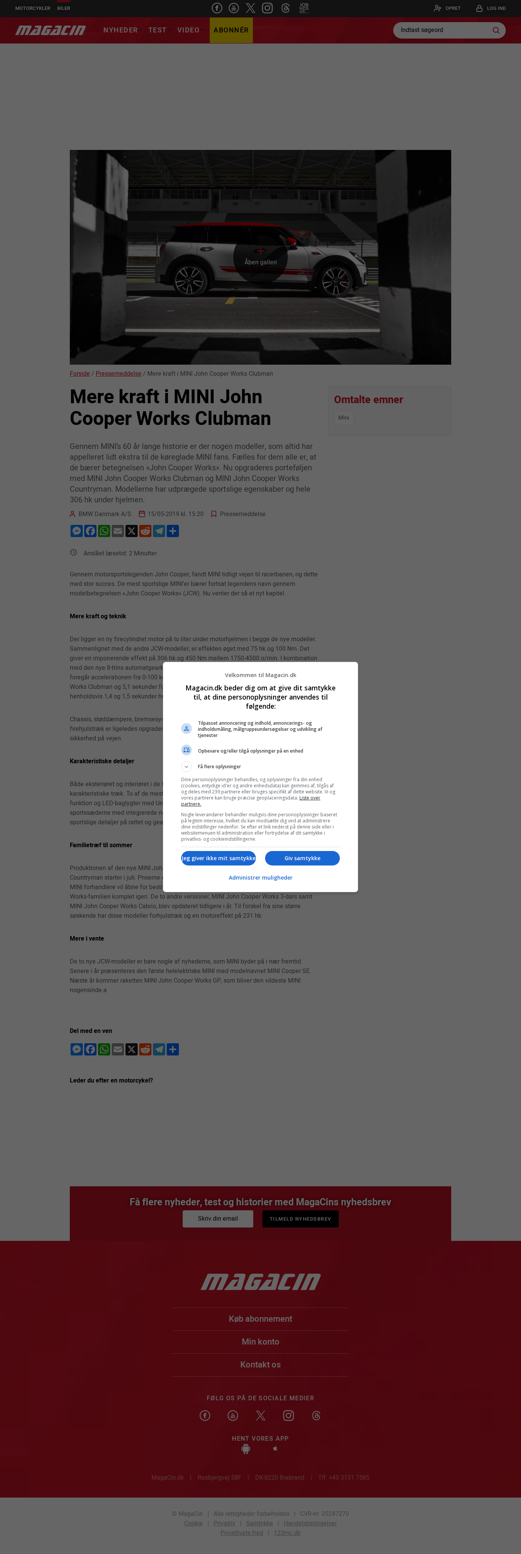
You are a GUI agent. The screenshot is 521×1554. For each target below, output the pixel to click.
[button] (260, 766)
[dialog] (260, 777)
